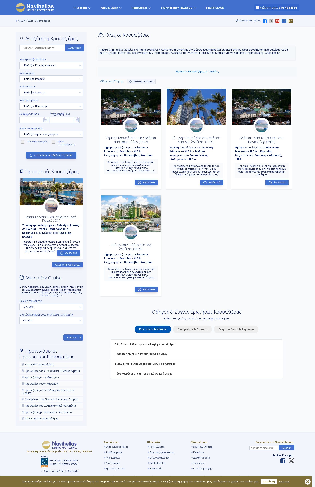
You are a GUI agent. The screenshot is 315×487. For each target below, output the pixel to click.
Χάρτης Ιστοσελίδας (54, 471)
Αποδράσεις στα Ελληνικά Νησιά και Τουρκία (51, 399)
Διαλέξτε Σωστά (201, 457)
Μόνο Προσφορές (38, 141)
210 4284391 (288, 7)
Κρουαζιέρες (109, 7)
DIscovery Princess (143, 81)
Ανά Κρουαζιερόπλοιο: (32, 59)
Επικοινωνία (215, 7)
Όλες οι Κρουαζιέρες (117, 446)
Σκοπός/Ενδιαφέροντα (45, 314)
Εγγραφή (286, 447)
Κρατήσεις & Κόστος (153, 329)
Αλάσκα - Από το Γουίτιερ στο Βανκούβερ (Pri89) (262, 140)
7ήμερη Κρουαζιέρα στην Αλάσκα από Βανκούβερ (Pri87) (131, 140)
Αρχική (21, 20)
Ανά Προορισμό (114, 452)
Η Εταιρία (80, 7)
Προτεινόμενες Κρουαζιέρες (41, 418)
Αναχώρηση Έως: (60, 114)
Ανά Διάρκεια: (27, 86)
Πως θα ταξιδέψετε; (30, 301)
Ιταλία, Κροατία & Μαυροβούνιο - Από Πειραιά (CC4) (51, 218)
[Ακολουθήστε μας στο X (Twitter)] (290, 461)
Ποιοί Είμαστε (157, 446)
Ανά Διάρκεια (113, 457)
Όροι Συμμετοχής (202, 468)
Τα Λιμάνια (199, 463)
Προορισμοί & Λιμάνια (192, 329)
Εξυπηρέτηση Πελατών (176, 7)
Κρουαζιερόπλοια (115, 468)
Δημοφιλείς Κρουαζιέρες (39, 364)
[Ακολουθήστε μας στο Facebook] (282, 461)
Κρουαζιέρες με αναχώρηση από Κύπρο (48, 412)
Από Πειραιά (112, 463)
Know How (198, 452)
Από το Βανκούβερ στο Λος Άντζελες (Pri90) (130, 246)
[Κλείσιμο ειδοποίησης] (308, 482)
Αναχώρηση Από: (29, 114)
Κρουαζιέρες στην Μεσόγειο (41, 377)
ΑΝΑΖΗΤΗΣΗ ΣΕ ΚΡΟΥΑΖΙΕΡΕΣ (53, 155)
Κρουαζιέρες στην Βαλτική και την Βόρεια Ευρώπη (48, 391)
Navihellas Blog (158, 463)
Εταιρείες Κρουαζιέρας (162, 452)
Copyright (73, 471)
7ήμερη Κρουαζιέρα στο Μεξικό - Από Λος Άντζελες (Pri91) (196, 140)
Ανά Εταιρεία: (27, 73)
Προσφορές (139, 7)
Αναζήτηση (74, 47)
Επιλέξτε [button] (28, 320)
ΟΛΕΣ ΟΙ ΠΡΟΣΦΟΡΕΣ (67, 264)
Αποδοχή (269, 481)
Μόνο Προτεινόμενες (66, 143)
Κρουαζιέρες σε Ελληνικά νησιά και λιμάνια (50, 405)
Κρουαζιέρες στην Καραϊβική (41, 383)
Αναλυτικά (284, 481)
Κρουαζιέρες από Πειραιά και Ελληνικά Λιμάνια (52, 371)
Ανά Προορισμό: (29, 100)
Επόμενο (72, 337)
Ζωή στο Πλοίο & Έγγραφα (236, 329)
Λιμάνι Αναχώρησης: (31, 128)
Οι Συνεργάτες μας (159, 457)
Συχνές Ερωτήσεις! (203, 446)
